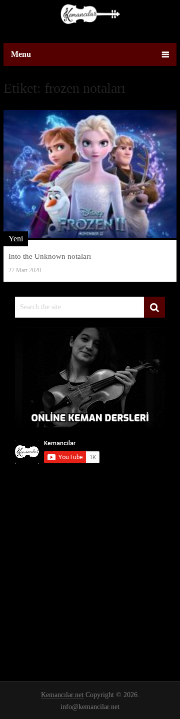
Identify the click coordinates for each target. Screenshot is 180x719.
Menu (21, 54)
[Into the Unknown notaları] (90, 174)
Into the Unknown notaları (49, 256)
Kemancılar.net (62, 695)
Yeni (15, 238)
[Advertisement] (90, 566)
